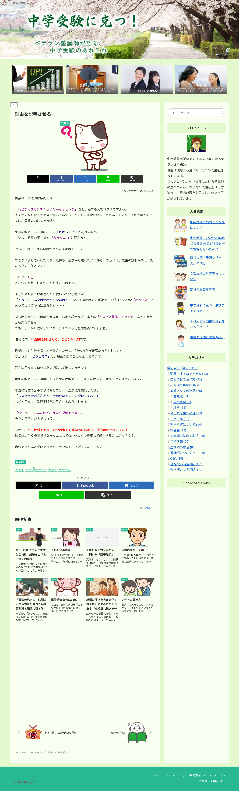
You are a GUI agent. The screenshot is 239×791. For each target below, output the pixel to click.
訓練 (30, 469)
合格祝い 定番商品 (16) (186, 464)
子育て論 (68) (179, 418)
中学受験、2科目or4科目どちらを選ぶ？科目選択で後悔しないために (207, 243)
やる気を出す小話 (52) (186, 413)
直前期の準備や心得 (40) (187, 436)
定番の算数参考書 (202, 289)
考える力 (66, 469)
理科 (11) (179, 407)
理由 (21, 469)
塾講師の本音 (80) (183, 447)
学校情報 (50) (179, 441)
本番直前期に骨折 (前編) (207, 337)
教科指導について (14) (186, 424)
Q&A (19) (176, 458)
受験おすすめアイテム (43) (189, 373)
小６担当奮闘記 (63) (184, 385)
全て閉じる (190, 368)
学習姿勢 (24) (182, 402)
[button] (132, 179)
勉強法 (22, 462)
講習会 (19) (178, 430)
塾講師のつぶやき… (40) (187, 452)
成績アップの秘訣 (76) (186, 390)
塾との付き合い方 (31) (186, 379)
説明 (54, 469)
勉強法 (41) (181, 396)
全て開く (173, 368)
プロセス (42, 469)
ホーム (155, 775)
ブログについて (217, 775)
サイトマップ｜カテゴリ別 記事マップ (184, 775)
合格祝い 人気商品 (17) (186, 469)
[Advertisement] (85, 672)
